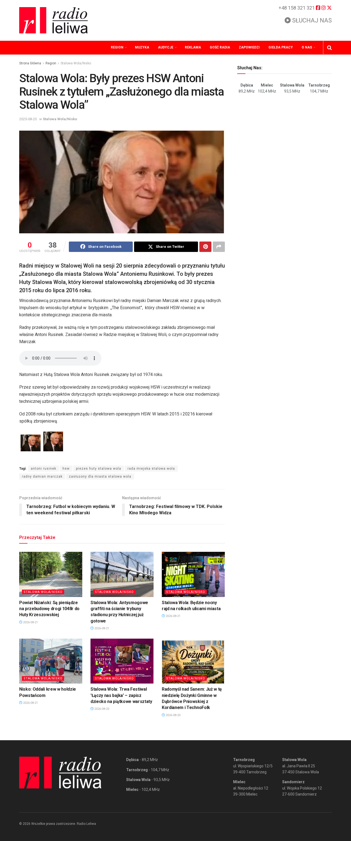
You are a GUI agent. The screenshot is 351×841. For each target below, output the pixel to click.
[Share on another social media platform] (219, 247)
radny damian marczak (42, 476)
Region (117, 47)
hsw (66, 468)
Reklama (193, 47)
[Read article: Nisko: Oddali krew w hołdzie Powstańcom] (50, 661)
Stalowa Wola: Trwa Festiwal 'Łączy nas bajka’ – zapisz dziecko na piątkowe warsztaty (121, 695)
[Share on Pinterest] (205, 247)
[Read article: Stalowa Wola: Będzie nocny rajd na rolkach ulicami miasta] (193, 574)
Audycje (165, 47)
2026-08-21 (30, 622)
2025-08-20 (28, 119)
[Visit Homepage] (53, 20)
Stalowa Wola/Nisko (76, 63)
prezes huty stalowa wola (98, 468)
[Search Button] (329, 47)
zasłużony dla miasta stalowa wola (100, 476)
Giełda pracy (280, 47)
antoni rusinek (43, 468)
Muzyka (142, 47)
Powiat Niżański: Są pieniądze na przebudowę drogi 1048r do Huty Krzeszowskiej (49, 609)
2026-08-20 (101, 709)
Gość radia (220, 47)
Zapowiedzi (249, 47)
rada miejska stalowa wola (151, 468)
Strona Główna (30, 63)
